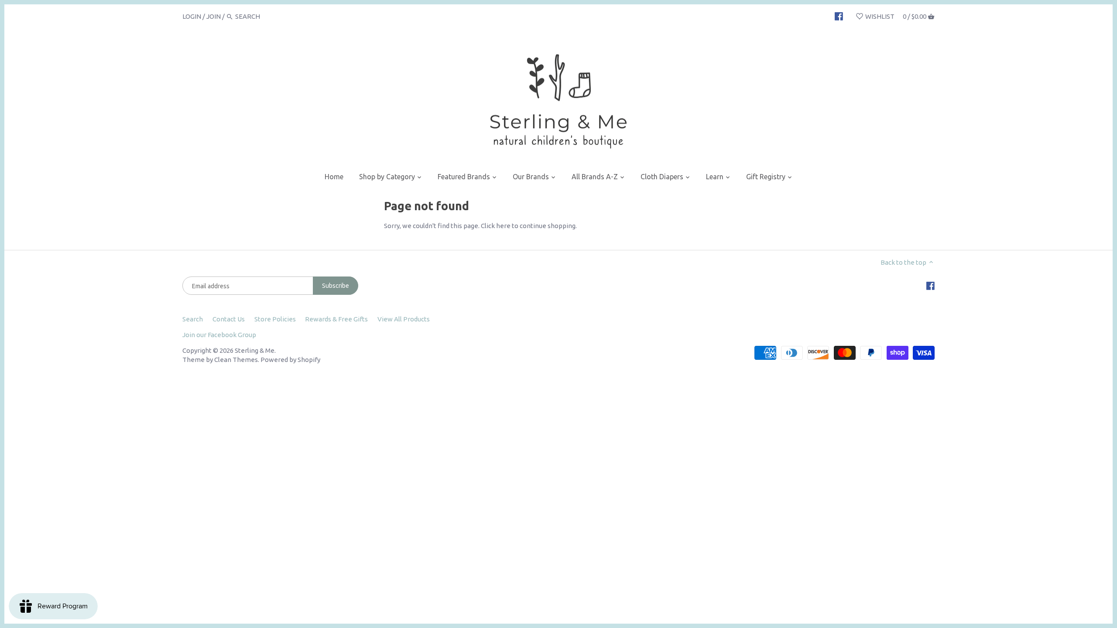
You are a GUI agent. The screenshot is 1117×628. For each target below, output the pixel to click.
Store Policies (275, 319)
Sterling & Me (254, 350)
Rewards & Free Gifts (336, 319)
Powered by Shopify (290, 359)
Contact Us (228, 319)
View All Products (403, 319)
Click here (496, 225)
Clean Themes (236, 359)
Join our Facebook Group (219, 334)
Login (191, 16)
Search (192, 319)
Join (213, 16)
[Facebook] (839, 16)
